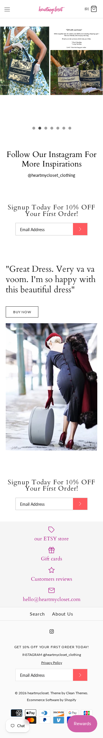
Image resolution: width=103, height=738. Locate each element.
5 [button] (57, 129)
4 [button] (51, 129)
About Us (62, 613)
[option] (51, 62)
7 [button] (69, 129)
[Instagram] (51, 631)
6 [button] (63, 129)
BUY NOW (22, 312)
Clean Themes (76, 693)
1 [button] (33, 129)
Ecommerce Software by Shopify (51, 700)
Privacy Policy (51, 662)
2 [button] (39, 129)
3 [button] (45, 129)
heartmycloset (38, 693)
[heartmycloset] (51, 9)
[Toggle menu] (7, 9)
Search (37, 613)
